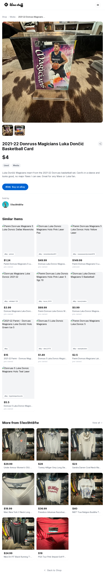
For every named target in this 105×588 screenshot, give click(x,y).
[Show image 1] (7, 130)
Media (12, 17)
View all (96, 423)
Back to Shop (54, 570)
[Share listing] (100, 143)
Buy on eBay (18, 187)
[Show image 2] (19, 130)
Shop (4, 17)
